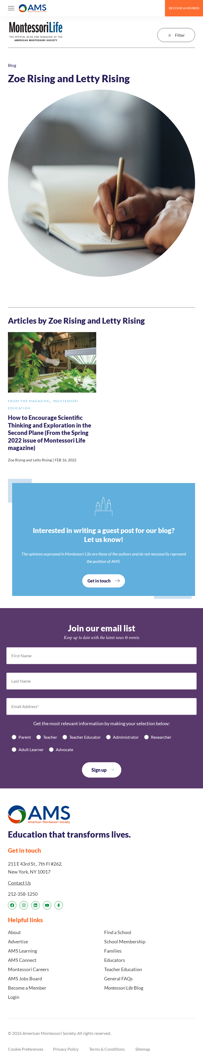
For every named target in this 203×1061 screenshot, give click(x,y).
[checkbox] (101, 743)
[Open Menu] (11, 8)
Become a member (184, 8)
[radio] (21, 737)
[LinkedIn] (35, 905)
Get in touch (98, 580)
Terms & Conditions (107, 1048)
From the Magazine (28, 401)
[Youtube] (47, 905)
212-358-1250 (23, 894)
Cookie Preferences (25, 1048)
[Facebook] (12, 905)
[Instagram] (24, 905)
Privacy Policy (66, 1048)
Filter (180, 35)
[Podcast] (58, 905)
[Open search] (158, 8)
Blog (12, 65)
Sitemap (142, 1048)
